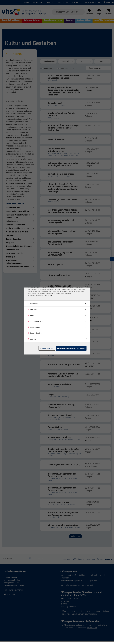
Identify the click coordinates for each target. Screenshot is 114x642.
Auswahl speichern (46, 348)
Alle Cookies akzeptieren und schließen (71, 348)
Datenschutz (48, 295)
